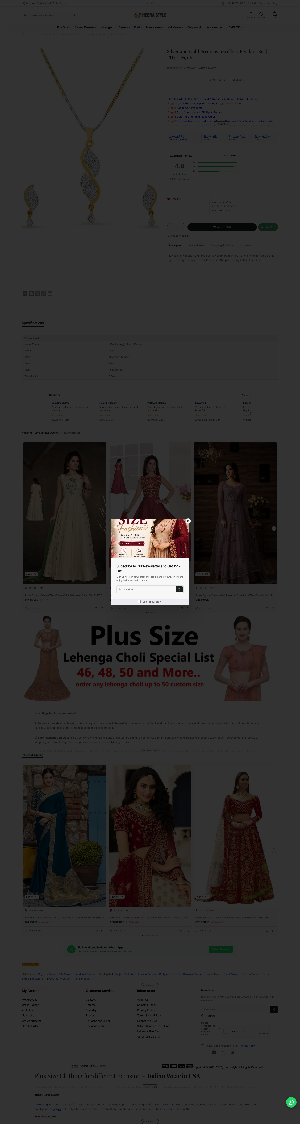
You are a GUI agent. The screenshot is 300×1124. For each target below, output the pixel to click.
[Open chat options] (291, 1102)
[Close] (188, 521)
